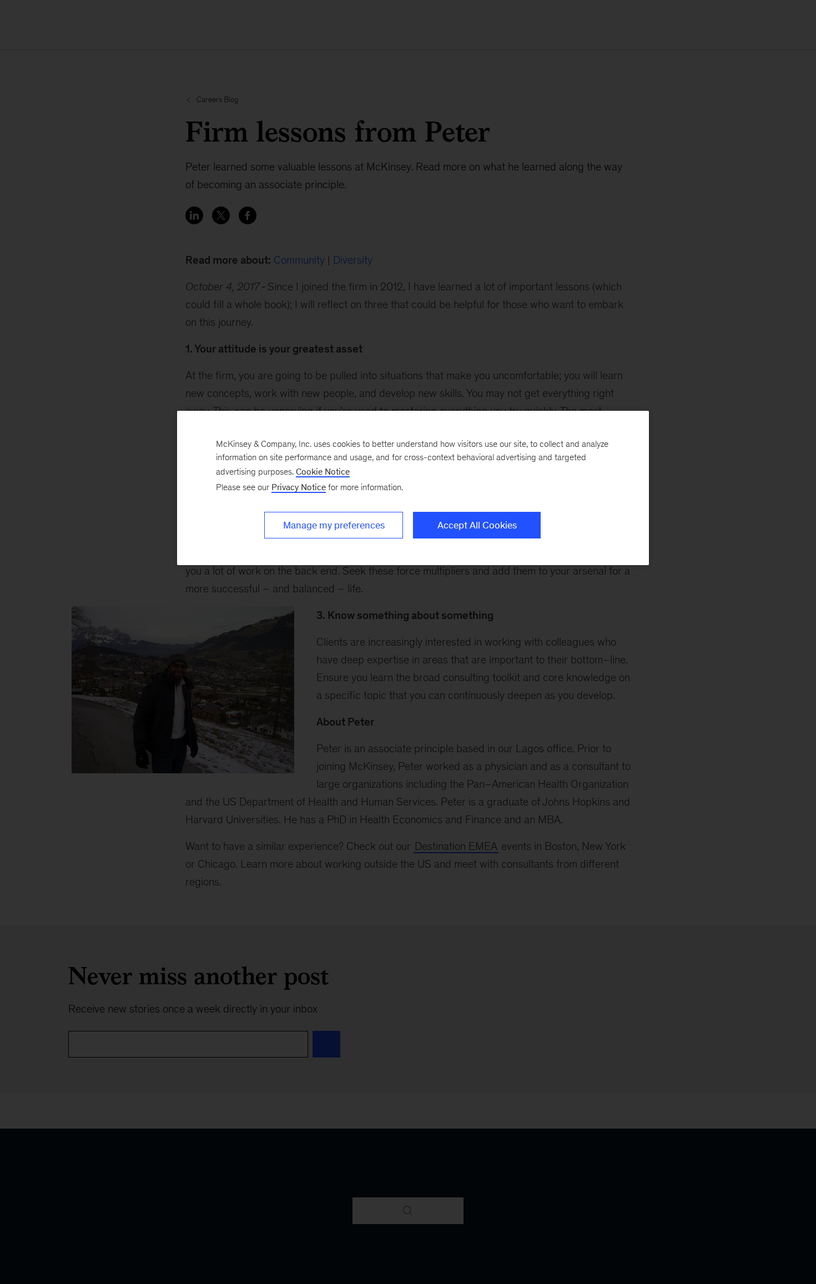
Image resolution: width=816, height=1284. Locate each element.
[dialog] (413, 488)
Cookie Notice (323, 471)
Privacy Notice (298, 487)
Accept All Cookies (477, 525)
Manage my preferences (334, 525)
